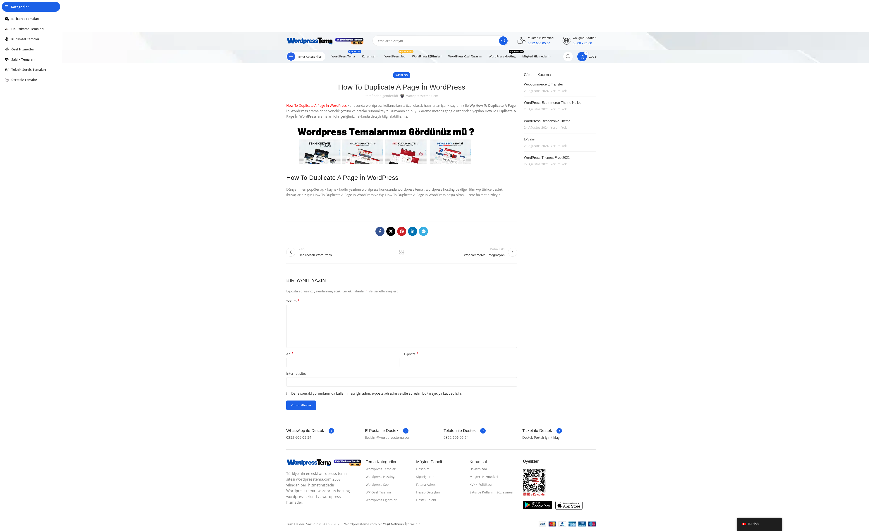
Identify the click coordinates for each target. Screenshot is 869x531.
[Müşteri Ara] (503, 40)
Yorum (293, 301)
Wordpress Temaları (381, 469)
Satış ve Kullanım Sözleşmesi (491, 492)
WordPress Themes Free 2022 (547, 157)
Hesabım (423, 469)
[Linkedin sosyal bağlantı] (412, 231)
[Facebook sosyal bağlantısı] (379, 231)
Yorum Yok (559, 91)
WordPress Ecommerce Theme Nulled (552, 102)
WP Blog (402, 75)
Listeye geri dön (401, 252)
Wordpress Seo (377, 484)
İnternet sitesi (296, 373)
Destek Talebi (426, 500)
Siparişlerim (425, 476)
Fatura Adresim (427, 484)
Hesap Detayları (428, 492)
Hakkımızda (478, 469)
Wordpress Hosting (380, 476)
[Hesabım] (568, 56)
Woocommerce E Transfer (543, 84)
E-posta (411, 353)
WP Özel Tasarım (378, 492)
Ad (290, 353)
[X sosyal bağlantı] (390, 231)
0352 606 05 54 (298, 437)
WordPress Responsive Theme (547, 121)
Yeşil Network (393, 524)
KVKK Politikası (481, 484)
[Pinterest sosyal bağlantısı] (401, 231)
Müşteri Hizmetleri (484, 476)
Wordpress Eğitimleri (382, 500)
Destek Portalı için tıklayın (542, 437)
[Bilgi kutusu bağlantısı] (310, 431)
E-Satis (529, 139)
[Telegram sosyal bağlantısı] (423, 231)
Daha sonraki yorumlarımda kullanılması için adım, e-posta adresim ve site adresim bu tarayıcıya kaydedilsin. (376, 393)
